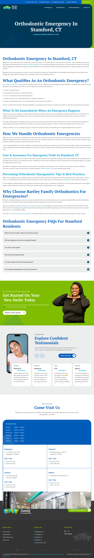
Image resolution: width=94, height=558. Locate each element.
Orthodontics (60, 7)
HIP (90, 554)
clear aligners (38, 206)
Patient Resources (74, 7)
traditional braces (26, 206)
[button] (47, 233)
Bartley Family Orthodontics (32, 64)
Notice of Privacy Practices (49, 554)
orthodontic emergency (11, 84)
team (4, 307)
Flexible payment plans (47, 168)
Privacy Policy (37, 554)
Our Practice (48, 7)
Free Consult (92, 7)
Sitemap (30, 554)
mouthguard (67, 180)
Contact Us (86, 7)
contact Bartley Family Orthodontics (20, 213)
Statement (7, 556)
